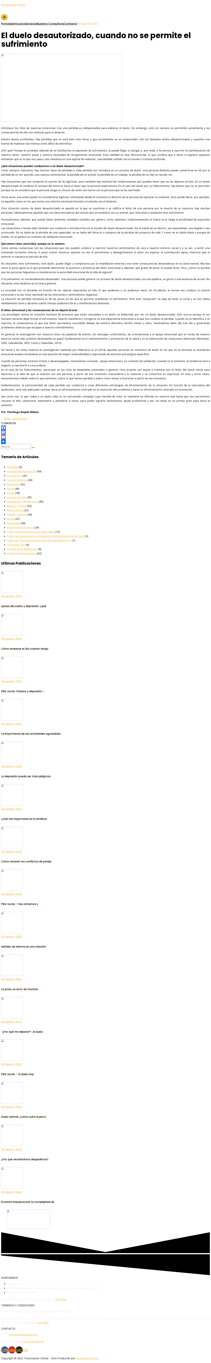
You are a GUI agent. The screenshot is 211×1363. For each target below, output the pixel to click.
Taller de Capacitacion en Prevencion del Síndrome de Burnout (45, 536)
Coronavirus (14, 475)
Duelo (7, 419)
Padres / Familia (17, 514)
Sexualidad (13, 523)
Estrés (11, 493)
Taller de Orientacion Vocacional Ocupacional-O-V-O (39, 540)
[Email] (105, 437)
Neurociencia (15, 510)
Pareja (11, 519)
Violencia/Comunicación (21, 553)
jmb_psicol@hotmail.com (23, 1334)
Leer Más (60, 1299)
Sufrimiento (19, 419)
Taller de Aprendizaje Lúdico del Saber (30, 531)
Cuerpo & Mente (17, 480)
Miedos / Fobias (16, 506)
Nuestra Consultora (50, 24)
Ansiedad (12, 467)
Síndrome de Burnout (20, 527)
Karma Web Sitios (87, 1358)
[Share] (105, 441)
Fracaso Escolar (16, 497)
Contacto (70, 24)
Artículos (18, 24)
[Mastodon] (105, 432)
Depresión (13, 484)
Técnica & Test (16, 544)
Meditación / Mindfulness (22, 501)
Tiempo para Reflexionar (22, 549)
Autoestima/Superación (21, 471)
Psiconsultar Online (13, 4)
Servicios (31, 24)
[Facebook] (105, 427)
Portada (6, 24)
